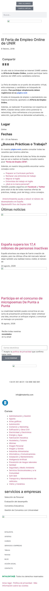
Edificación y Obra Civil (19, 429)
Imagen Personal (16, 446)
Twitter (42, 187)
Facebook (32, 187)
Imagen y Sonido (16, 448)
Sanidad (12, 465)
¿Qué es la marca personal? (17, 184)
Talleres (7, 550)
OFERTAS (8, 536)
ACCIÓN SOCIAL (10, 564)
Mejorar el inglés (13, 179)
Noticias (7, 555)
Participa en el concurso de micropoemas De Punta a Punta (22, 302)
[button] (24, 33)
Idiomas (12, 443)
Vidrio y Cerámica (17, 484)
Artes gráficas (15, 421)
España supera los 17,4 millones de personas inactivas (24, 246)
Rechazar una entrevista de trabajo (21, 176)
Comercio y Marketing (18, 427)
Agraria (12, 419)
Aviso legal (7, 583)
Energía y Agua (15, 435)
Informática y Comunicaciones (22, 454)
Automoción (14, 424)
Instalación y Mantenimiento (21, 457)
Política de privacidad (22, 583)
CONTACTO (9, 568)
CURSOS (8, 541)
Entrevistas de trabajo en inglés (19, 181)
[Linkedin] (5, 403)
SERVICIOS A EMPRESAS (13, 545)
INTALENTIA (9, 532)
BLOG (7, 559)
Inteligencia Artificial (18, 459)
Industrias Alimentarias (19, 451)
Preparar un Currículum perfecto (20, 173)
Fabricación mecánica (18, 438)
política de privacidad (22, 351)
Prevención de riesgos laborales (23, 462)
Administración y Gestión (20, 416)
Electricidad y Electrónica (20, 432)
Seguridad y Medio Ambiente (21, 468)
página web (22, 93)
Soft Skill (13, 476)
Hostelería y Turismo (18, 440)
